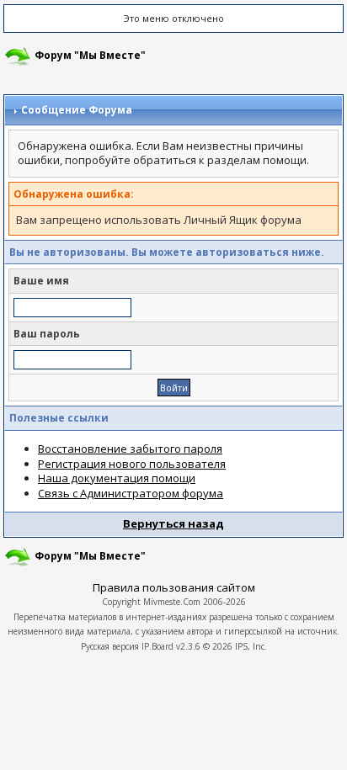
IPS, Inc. (251, 646)
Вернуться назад (173, 523)
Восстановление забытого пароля (130, 448)
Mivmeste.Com (171, 602)
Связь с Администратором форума (130, 493)
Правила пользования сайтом (174, 587)
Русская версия (110, 646)
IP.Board (157, 646)
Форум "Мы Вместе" (90, 55)
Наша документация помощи (116, 478)
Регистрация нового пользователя (132, 463)
